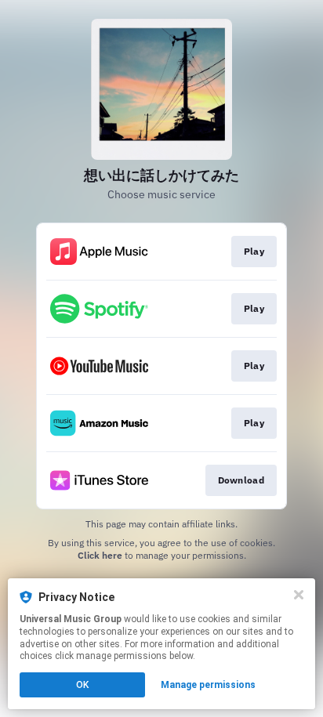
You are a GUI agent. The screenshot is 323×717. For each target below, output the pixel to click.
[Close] (298, 594)
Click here (100, 555)
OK (82, 684)
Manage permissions (208, 684)
